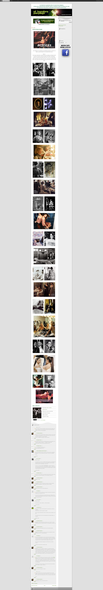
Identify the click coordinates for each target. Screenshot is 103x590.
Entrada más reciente (34, 585)
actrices (47, 407)
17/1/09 (35, 431)
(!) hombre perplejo (39, 526)
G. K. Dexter (38, 458)
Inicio (44, 585)
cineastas (50, 407)
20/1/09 (35, 554)
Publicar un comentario (34, 583)
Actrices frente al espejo (37, 29)
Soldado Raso (39, 507)
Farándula (38, 535)
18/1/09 (35, 471)
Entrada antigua (54, 585)
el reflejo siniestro (44, 409)
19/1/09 (35, 545)
